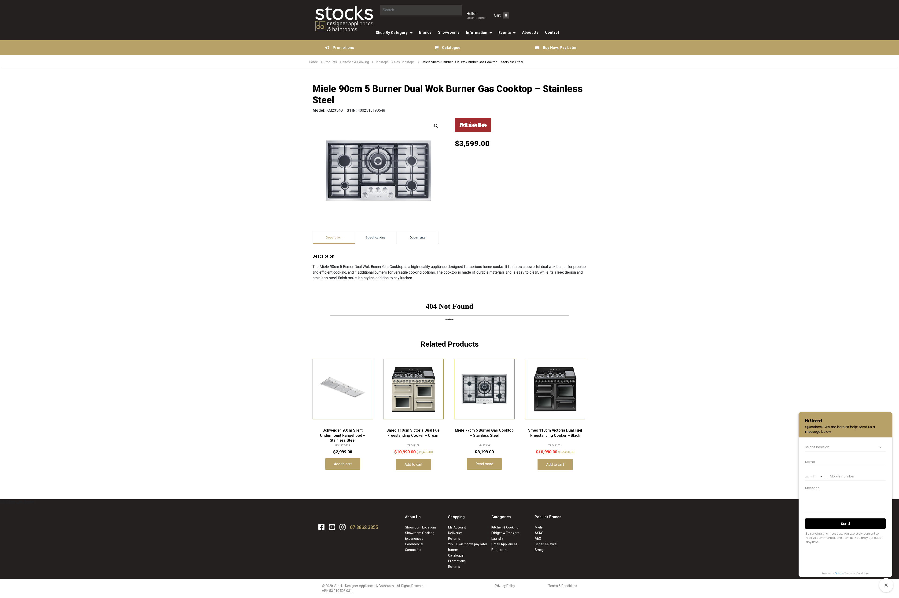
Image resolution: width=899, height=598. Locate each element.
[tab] (334, 237)
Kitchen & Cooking (356, 62)
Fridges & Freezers (505, 533)
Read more (484, 464)
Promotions (343, 47)
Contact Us (413, 550)
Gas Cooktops (404, 62)
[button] (436, 126)
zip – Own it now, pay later (467, 544)
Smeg (539, 550)
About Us (530, 32)
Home (313, 62)
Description (334, 237)
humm (453, 550)
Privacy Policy (505, 586)
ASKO (539, 533)
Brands (425, 32)
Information (476, 32)
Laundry (497, 538)
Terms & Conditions (562, 586)
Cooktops (382, 62)
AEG (538, 538)
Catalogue (451, 47)
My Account (457, 527)
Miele (539, 527)
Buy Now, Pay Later (560, 47)
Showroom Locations (421, 527)
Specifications (375, 237)
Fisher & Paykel (546, 544)
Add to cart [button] (343, 464)
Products (330, 62)
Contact (552, 32)
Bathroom (499, 550)
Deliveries (455, 533)
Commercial (414, 544)
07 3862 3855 (364, 527)
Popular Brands (548, 517)
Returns (454, 538)
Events (504, 32)
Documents (417, 237)
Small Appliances (504, 544)
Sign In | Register (476, 18)
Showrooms (449, 32)
